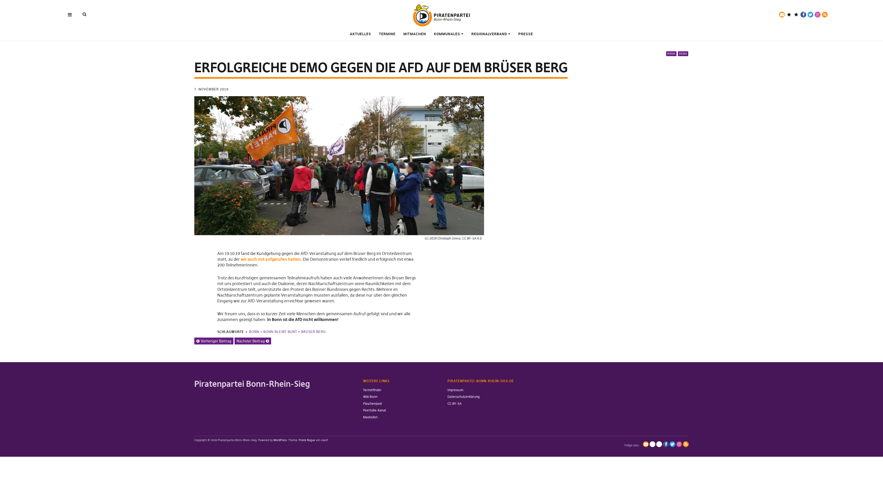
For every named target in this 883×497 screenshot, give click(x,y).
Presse (525, 34)
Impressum (455, 390)
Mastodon (370, 417)
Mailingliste (782, 14)
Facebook (803, 14)
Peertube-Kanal (374, 410)
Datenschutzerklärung (463, 397)
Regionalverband (489, 34)
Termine (387, 34)
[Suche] (84, 14)
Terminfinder (372, 390)
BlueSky (796, 14)
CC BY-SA (454, 404)
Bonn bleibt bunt (280, 331)
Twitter (810, 14)
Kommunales (447, 34)
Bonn (671, 53)
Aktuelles (360, 34)
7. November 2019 (211, 89)
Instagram (817, 14)
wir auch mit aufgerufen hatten (271, 259)
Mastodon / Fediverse (789, 14)
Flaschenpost (372, 404)
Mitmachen (414, 34)
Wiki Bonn (370, 397)
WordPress (280, 440)
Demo (683, 53)
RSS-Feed (825, 14)
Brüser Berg (313, 331)
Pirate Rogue (307, 440)
